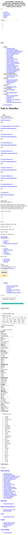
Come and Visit (7, 254)
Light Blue (7, 427)
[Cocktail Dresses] (6, 336)
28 (24, 318)
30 (3, 320)
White (6, 461)
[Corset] (5, 349)
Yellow (7, 416)
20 (12, 318)
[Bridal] (6, 332)
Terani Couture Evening (9, 522)
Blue (6, 430)
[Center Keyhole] (5, 348)
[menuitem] (15, 12)
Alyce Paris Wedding (9, 496)
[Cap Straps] (4, 405)
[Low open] (5, 356)
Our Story (6, 248)
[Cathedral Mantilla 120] (10, 126)
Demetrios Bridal (8, 489)
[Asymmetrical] (4, 380)
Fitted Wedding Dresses (9, 475)
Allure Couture (7, 480)
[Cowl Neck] (4, 385)
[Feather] (3, 375)
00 (7, 317)
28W (15, 321)
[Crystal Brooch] (4, 369)
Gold (6, 454)
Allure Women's (7, 485)
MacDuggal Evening (8, 524)
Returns (5, 242)
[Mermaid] (4, 395)
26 (21, 318)
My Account (6, 13)
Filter (4, 115)
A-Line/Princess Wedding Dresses (12, 476)
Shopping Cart (7, 14)
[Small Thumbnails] (1, 112)
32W (23, 321)
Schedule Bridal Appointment (11, 243)
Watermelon (8, 443)
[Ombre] (2, 363)
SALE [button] (2, 513)
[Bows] (4, 368)
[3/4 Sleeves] (5, 400)
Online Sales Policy (8, 250)
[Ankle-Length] (4, 379)
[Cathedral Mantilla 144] (7, 151)
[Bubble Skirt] (5, 345)
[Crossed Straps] (5, 353)
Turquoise (7, 425)
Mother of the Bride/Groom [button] (8, 506)
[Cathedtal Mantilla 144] (7, 184)
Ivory (6, 451)
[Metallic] (2, 360)
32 (6, 320)
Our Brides (6, 252)
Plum (6, 445)
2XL (23, 323)
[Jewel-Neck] (4, 389)
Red (6, 446)
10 (22, 317)
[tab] (15, 283)
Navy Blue (7, 431)
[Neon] (2, 361)
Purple (6, 433)
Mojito (6, 418)
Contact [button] (6, 283)
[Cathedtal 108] (4, 192)
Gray (6, 458)
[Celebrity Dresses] (5, 347)
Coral (6, 449)
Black (6, 457)
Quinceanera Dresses (9, 503)
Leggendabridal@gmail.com (7, 268)
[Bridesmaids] (6, 333)
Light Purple (8, 436)
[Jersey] (3, 376)
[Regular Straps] (4, 407)
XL (19, 323)
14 (3, 318)
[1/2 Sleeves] (5, 399)
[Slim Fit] (4, 396)
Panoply (5, 526)
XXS (4, 323)
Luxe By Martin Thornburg (10, 488)
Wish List (6, 12)
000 (4, 317)
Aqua (6, 424)
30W (19, 321)
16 (6, 318)
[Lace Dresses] (5, 343)
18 (9, 318)
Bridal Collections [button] (5, 470)
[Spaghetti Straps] (4, 408)
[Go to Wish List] (2, 8)
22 (15, 318)
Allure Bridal (7, 481)
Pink (6, 439)
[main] (14, 154)
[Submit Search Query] (17, 295)
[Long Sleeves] (5, 401)
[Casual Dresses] (6, 335)
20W (23, 320)
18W (18, 320)
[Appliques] (4, 365)
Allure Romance (7, 483)
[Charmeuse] (3, 372)
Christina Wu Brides (8, 492)
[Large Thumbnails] (2, 112)
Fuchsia (7, 442)
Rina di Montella (7, 511)
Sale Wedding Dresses (9, 516)
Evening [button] (3, 519)
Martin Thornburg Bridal (9, 487)
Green (6, 421)
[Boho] (5, 340)
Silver (6, 460)
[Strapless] (4, 409)
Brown (6, 455)
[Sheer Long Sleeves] (5, 402)
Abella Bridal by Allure (9, 484)
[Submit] (17, 20)
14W (10, 320)
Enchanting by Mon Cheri (10, 493)
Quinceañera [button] (4, 500)
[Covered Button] (5, 352)
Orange (7, 448)
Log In (5, 17)
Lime (6, 422)
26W (11, 321)
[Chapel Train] (4, 381)
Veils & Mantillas (8, 104)
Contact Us (6, 240)
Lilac (6, 434)
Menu (2, 42)
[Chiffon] (3, 373)
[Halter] (4, 387)
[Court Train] (4, 383)
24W (7, 321)
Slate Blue (7, 428)
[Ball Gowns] (5, 339)
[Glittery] (2, 359)
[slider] (24, 303)
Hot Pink (7, 440)
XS (8, 323)
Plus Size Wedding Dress (9, 479)
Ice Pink (7, 437)
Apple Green (8, 419)
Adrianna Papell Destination (10, 495)
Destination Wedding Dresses (10, 477)
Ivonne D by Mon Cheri (9, 509)
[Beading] (4, 367)
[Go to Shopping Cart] (1, 8)
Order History (7, 260)
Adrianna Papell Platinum (10, 491)
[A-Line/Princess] (4, 392)
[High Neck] (4, 388)
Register (5, 16)
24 (18, 318)
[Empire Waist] (4, 393)
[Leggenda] (7, 117)
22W (3, 321)
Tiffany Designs (7, 525)
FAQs (5, 251)
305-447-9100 (4, 237)
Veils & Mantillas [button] (5, 529)
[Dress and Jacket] (5, 341)
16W (14, 320)
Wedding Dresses (8, 473)
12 (25, 317)
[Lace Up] (5, 355)
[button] (5, 47)
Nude (6, 452)
